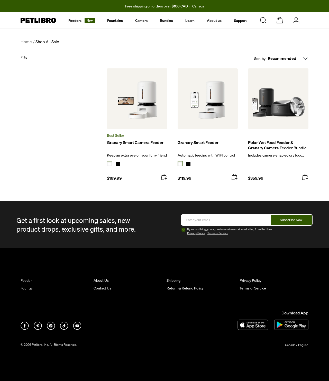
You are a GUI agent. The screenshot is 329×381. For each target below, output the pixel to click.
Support (240, 20)
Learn (190, 20)
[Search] (263, 20)
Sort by (260, 58)
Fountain (27, 288)
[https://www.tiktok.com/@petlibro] (64, 328)
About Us (101, 280)
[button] (81, 20)
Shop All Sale (47, 41)
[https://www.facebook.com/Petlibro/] (25, 328)
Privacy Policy (196, 233)
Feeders (80, 20)
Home (26, 41)
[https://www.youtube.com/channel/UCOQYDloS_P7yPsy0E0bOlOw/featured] (77, 328)
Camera (141, 20)
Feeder (26, 280)
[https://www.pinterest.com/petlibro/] (38, 328)
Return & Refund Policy (185, 288)
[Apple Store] (252, 325)
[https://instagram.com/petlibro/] (51, 328)
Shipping (173, 280)
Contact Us (102, 288)
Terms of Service (217, 233)
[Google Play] (291, 325)
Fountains (115, 20)
